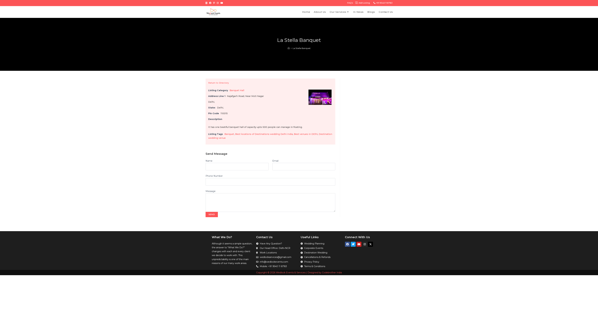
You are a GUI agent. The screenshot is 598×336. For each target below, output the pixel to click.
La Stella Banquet (302, 48)
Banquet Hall (237, 90)
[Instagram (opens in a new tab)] (218, 3)
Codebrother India (332, 272)
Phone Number (214, 176)
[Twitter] (353, 244)
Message (211, 191)
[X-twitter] (370, 244)
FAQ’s (350, 3)
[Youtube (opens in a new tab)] (222, 3)
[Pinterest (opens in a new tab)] (214, 3)
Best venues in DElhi (306, 134)
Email (275, 160)
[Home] (289, 48)
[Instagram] (364, 244)
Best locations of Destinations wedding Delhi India (264, 134)
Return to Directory (218, 83)
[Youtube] (358, 244)
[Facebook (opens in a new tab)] (210, 3)
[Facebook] (347, 244)
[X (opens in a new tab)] (207, 3)
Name (209, 160)
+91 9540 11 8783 (383, 3)
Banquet (229, 134)
